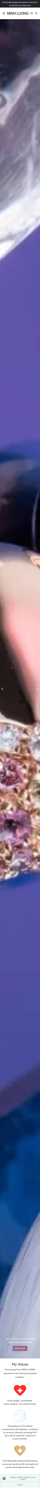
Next (38, 689)
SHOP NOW (20, 1348)
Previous (2, 689)
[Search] (36, 13)
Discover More (20, 1355)
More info (20, 1484)
